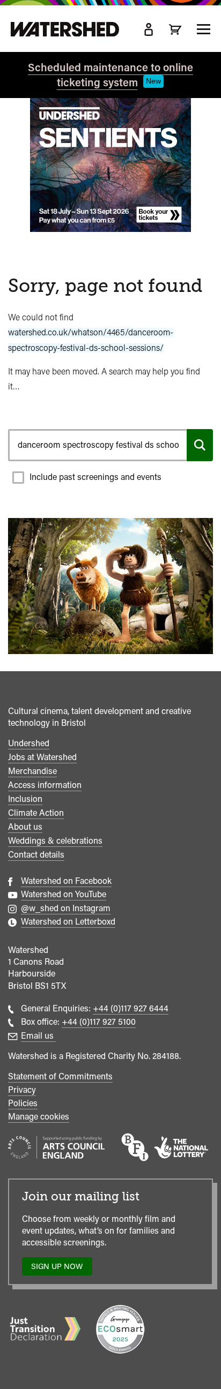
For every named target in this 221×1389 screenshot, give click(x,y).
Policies (23, 1103)
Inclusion (25, 799)
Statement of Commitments (60, 1076)
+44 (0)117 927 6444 (130, 1008)
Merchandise (32, 771)
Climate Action (36, 812)
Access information (45, 785)
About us (25, 826)
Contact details (36, 854)
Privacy (22, 1089)
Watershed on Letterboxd (68, 921)
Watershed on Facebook (66, 880)
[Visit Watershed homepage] (65, 29)
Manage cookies (38, 1116)
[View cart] (175, 29)
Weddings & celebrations (55, 840)
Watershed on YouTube (63, 894)
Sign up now (60, 1268)
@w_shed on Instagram (65, 908)
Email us (38, 1035)
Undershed (28, 743)
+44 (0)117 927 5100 (99, 1021)
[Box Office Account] (148, 29)
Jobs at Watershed (42, 757)
